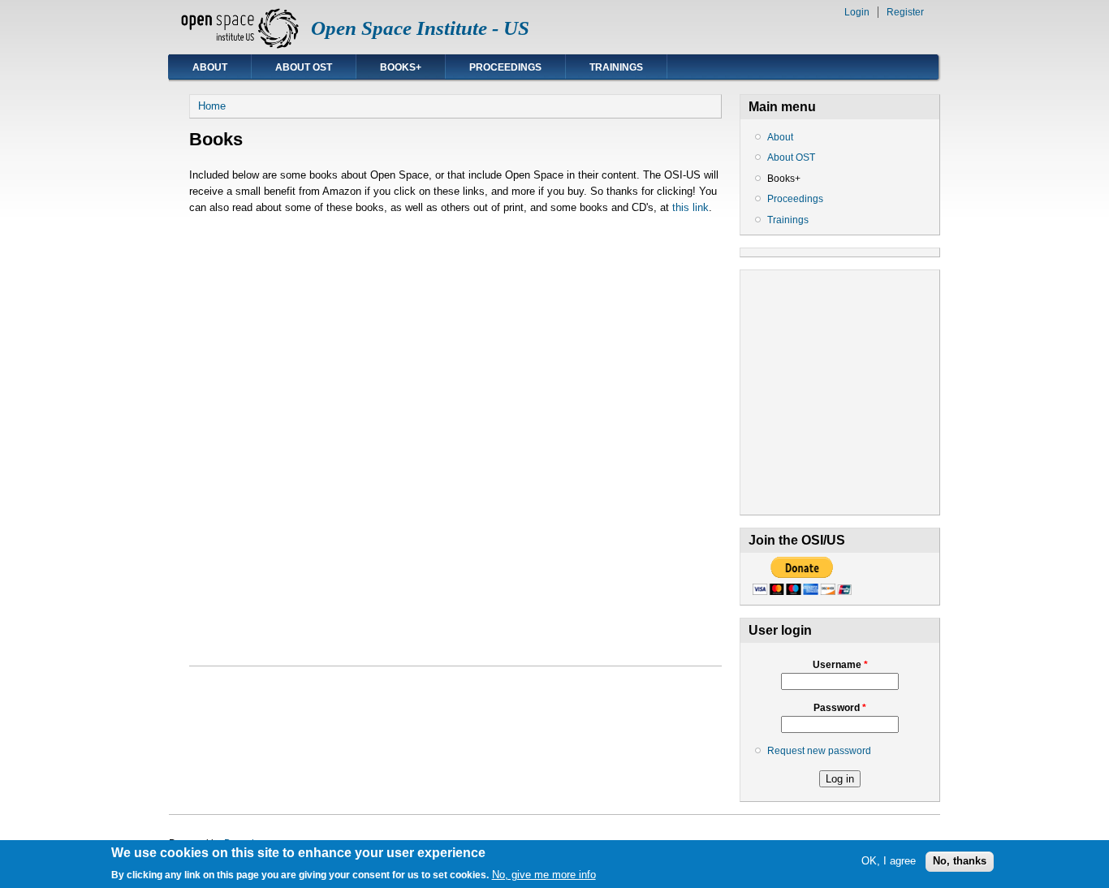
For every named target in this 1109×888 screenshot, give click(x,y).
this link (690, 207)
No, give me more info (544, 875)
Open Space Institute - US (420, 28)
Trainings (616, 67)
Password (839, 707)
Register (905, 12)
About (209, 67)
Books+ (400, 67)
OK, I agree (888, 862)
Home (212, 106)
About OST (303, 67)
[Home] (240, 45)
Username (840, 664)
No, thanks (959, 862)
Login (857, 12)
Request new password (819, 751)
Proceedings (505, 67)
